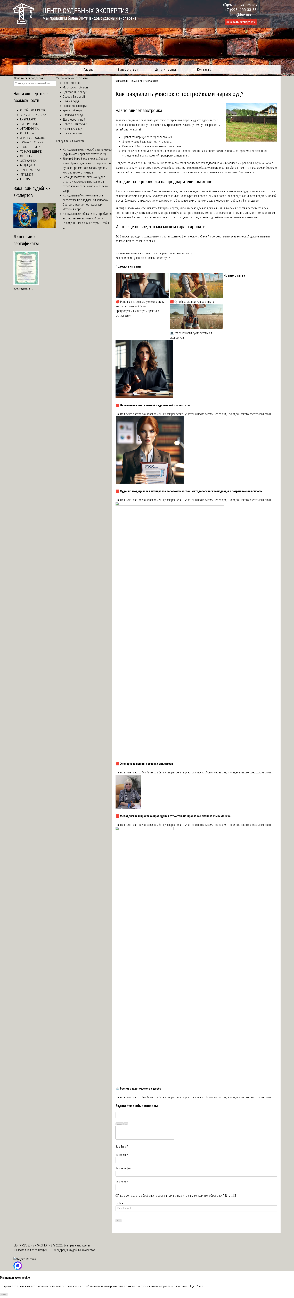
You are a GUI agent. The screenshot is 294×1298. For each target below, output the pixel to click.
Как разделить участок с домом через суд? (143, 258)
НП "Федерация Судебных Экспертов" (72, 1250)
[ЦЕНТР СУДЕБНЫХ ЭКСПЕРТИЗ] (23, 22)
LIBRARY (25, 179)
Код (126, 1124)
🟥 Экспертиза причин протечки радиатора (144, 763)
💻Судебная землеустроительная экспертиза (191, 335)
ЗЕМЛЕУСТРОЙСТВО (147, 81)
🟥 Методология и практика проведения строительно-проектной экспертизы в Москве (173, 816)
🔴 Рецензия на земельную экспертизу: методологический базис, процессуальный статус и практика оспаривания (140, 308)
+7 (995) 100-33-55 (240, 9)
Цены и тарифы (166, 69)
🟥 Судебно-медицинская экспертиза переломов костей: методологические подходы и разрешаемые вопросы (189, 491)
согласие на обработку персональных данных (154, 1195)
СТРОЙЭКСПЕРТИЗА (126, 81)
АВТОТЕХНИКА (29, 128)
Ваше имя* (122, 1154)
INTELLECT (26, 174)
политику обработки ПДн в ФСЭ (217, 1195)
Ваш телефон (123, 1168)
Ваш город (122, 1182)
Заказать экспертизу (240, 22)
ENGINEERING (28, 119)
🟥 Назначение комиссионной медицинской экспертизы (153, 405)
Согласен (4, 1294)
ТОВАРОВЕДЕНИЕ (31, 151)
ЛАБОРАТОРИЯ (29, 124)
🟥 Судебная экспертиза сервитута (192, 301)
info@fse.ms (240, 14)
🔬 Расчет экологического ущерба (138, 1088)
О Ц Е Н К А (27, 133)
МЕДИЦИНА (27, 165)
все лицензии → (23, 288)
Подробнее (196, 1286)
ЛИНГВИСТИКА (30, 170)
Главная (89, 69)
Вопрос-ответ (128, 69)
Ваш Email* (122, 1146)
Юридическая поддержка (29, 78)
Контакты (204, 69)
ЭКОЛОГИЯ (27, 156)
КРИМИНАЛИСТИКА (33, 115)
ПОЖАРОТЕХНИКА (31, 142)
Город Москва (71, 83)
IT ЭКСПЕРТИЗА (30, 147)
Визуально (119, 1124)
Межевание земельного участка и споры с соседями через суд (155, 253)
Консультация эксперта (70, 141)
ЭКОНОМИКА (28, 160)
